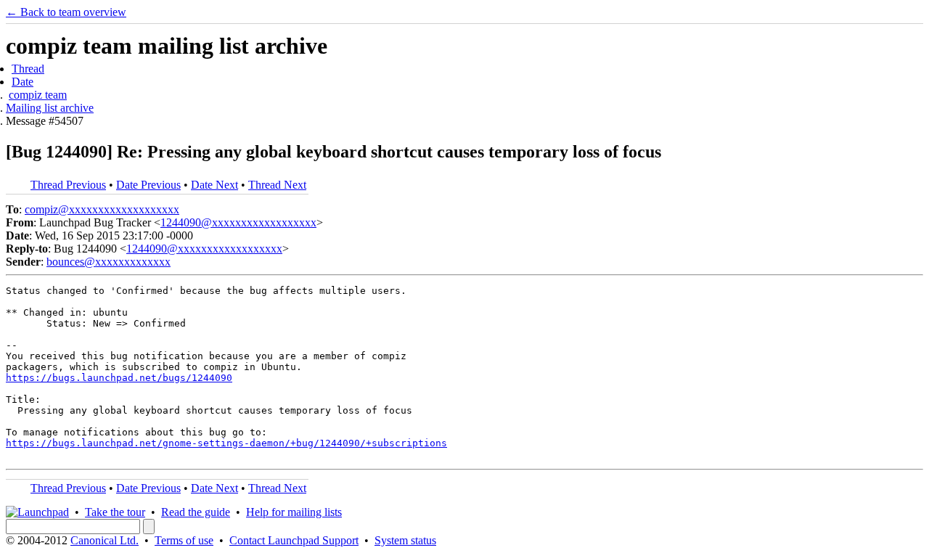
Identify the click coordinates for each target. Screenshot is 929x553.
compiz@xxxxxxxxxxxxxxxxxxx (102, 209)
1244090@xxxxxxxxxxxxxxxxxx (238, 222)
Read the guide (195, 512)
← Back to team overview (66, 12)
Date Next (214, 185)
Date (22, 81)
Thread (28, 68)
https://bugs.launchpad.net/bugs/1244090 (119, 377)
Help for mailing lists (294, 512)
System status (405, 540)
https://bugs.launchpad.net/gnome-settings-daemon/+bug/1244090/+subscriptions (226, 443)
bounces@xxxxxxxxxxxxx (108, 261)
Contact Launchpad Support (294, 540)
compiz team (38, 95)
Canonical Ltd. (104, 540)
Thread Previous (68, 185)
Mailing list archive (50, 108)
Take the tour (115, 512)
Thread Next (277, 185)
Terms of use (184, 540)
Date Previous (148, 185)
